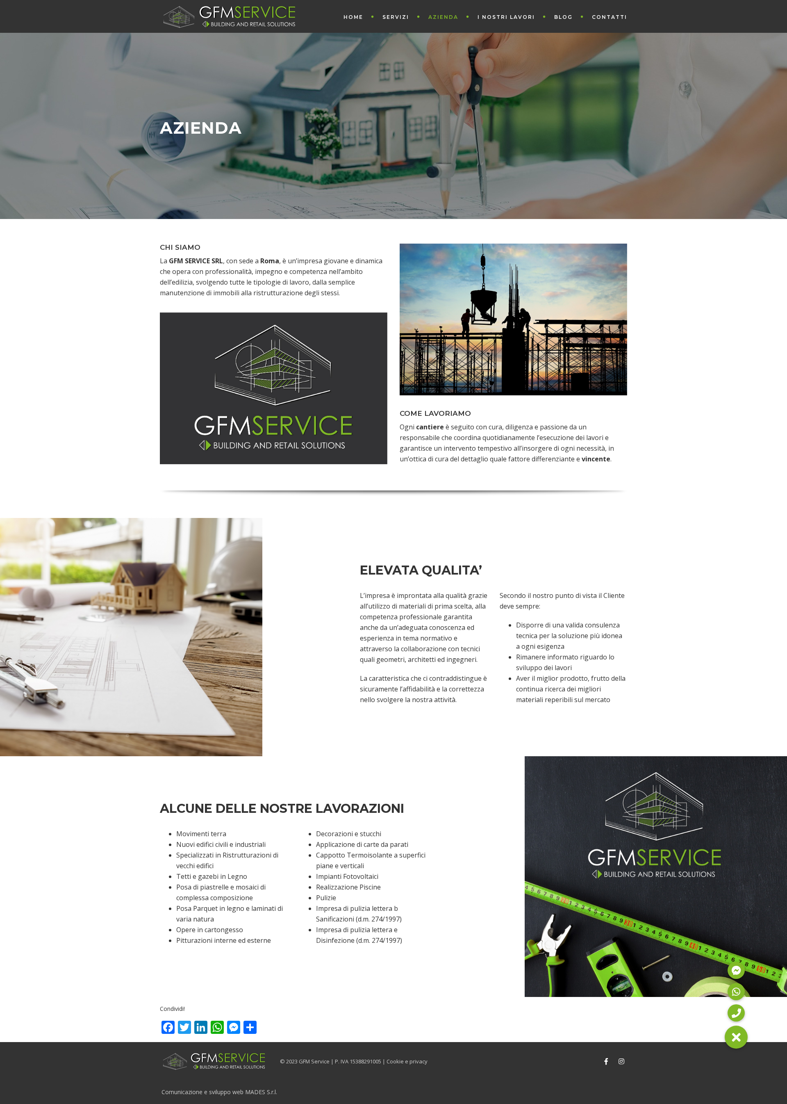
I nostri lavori (506, 17)
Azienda (443, 17)
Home (353, 17)
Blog (563, 17)
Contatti (609, 17)
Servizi (395, 17)
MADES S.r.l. (261, 1092)
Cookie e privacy (407, 1061)
